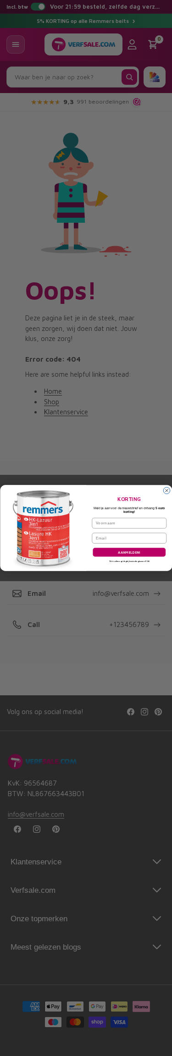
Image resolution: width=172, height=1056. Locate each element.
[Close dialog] (166, 490)
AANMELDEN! (129, 552)
